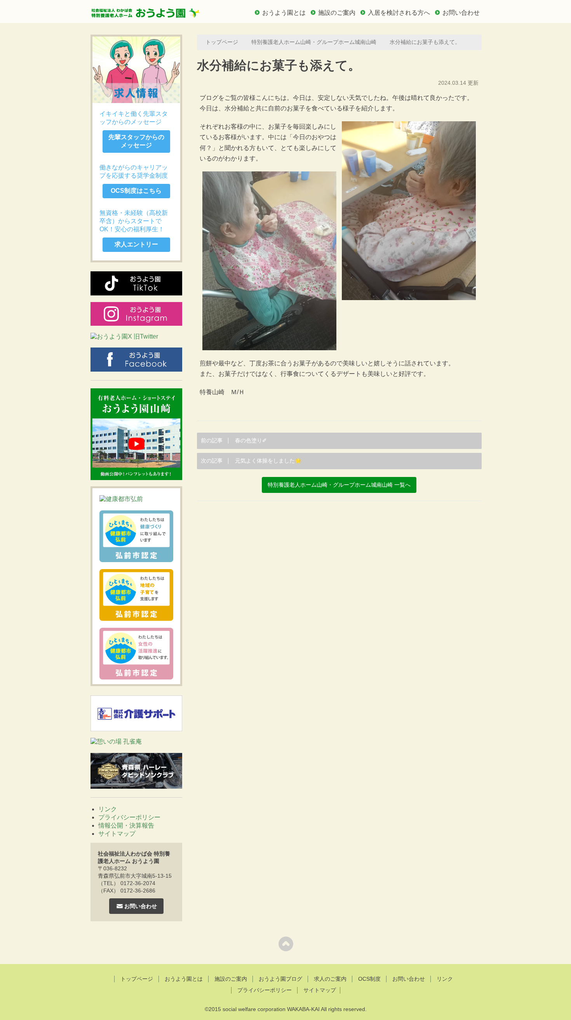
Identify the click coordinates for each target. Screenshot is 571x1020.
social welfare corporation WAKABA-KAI (271, 1009)
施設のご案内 (336, 12)
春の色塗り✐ (234, 441)
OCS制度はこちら (136, 190)
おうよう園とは (284, 12)
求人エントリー (136, 244)
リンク (107, 809)
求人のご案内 (330, 979)
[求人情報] (136, 70)
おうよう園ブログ (280, 979)
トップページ (221, 42)
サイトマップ (117, 833)
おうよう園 (145, 10)
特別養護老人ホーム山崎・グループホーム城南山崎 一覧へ (339, 485)
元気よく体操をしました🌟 (251, 461)
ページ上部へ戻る (285, 943)
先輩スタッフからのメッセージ (136, 141)
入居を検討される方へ (399, 12)
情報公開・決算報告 (126, 825)
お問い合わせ (461, 12)
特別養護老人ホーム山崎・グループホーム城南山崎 (313, 42)
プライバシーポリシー (129, 817)
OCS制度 (369, 979)
